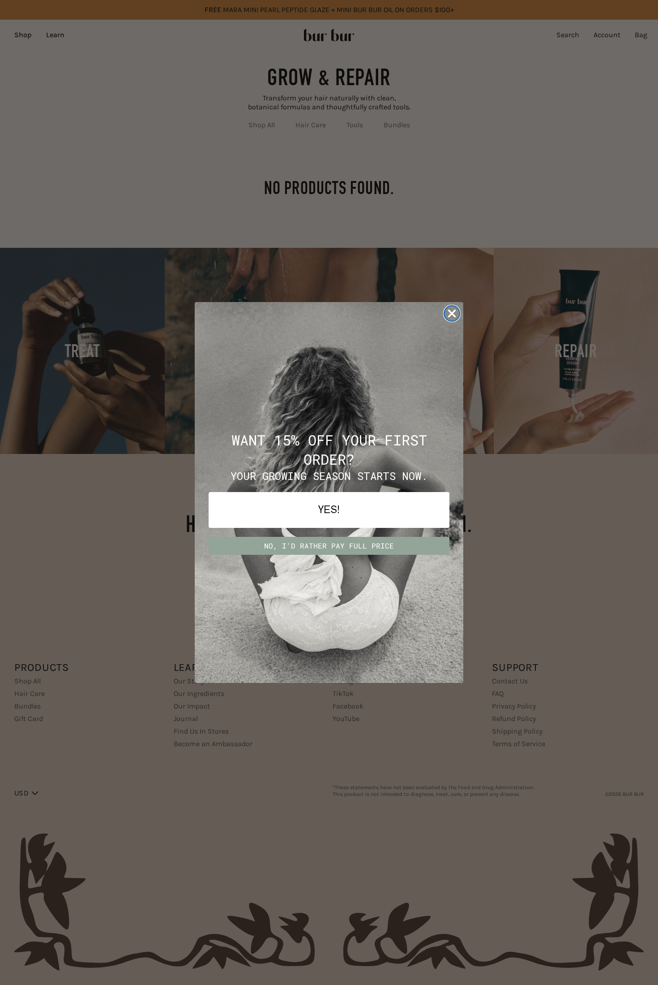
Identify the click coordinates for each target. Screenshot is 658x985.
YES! (329, 510)
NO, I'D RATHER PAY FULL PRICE (329, 545)
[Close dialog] (452, 313)
